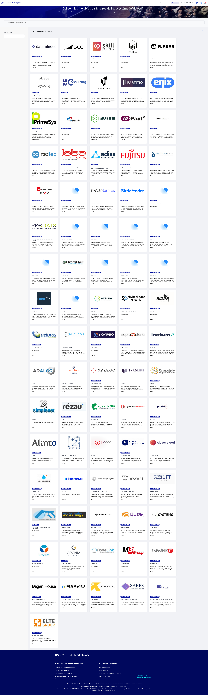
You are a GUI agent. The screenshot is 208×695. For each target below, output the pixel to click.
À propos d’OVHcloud (108, 663)
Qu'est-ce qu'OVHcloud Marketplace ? (65, 667)
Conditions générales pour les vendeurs (66, 676)
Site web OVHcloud (104, 667)
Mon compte (123, 686)
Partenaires (175, 2)
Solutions (166, 2)
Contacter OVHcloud (104, 676)
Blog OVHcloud (103, 670)
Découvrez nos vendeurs (62, 670)
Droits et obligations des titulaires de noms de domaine (127, 683)
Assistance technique (60, 679)
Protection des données (102, 683)
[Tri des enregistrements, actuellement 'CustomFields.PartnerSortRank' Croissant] (202, 31)
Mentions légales (88, 683)
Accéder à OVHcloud (187, 2)
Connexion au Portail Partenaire (144, 677)
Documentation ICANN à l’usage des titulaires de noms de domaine (99, 686)
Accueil (159, 2)
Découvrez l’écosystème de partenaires (110, 673)
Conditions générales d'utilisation (64, 673)
